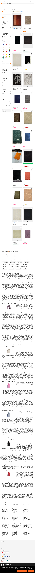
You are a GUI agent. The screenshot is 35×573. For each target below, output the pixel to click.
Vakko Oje (3, 512)
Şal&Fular (10, 251)
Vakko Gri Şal (25, 268)
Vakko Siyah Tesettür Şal (5, 517)
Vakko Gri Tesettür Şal (5, 524)
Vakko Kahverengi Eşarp (5, 518)
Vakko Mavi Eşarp (4, 525)
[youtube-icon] (6, 565)
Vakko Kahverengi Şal (24, 266)
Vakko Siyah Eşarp (15, 520)
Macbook (24, 536)
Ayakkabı (24, 535)
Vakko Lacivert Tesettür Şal (27, 520)
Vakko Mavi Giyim (15, 531)
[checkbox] (3, 45)
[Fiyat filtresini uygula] (10, 63)
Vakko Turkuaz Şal (11, 264)
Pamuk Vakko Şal (25, 260)
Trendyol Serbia (14, 534)
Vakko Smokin (14, 512)
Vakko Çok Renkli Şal (13, 270)
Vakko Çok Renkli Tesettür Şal (16, 523)
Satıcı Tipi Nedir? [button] (8, 105)
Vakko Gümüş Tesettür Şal (6, 513)
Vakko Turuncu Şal (5, 270)
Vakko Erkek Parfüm (26, 517)
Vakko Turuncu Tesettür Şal (16, 525)
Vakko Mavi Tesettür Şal (5, 523)
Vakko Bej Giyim (4, 531)
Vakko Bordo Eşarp (15, 529)
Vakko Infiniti (4, 260)
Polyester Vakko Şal (15, 511)
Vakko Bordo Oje (14, 532)
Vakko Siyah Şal (25, 264)
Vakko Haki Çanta (15, 527)
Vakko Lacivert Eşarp (26, 529)
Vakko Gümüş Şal (26, 262)
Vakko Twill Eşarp (5, 258)
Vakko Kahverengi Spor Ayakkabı (28, 527)
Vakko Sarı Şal (5, 266)
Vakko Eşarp (24, 513)
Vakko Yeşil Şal (11, 266)
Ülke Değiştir (3, 550)
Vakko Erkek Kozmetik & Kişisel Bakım (7, 519)
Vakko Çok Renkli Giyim (5, 527)
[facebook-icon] (8, 565)
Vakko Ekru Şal (18, 264)
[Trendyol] (4, 1)
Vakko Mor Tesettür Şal (26, 528)
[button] (6, 10)
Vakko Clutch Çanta (11, 260)
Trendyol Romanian (5, 533)
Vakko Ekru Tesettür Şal (15, 517)
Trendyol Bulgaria (4, 534)
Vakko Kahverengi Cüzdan (27, 531)
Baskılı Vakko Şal (20, 262)
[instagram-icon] (1, 565)
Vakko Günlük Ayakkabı (5, 516)
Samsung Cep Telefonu (5, 536)
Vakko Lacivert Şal (11, 268)
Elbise (3, 535)
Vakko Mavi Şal (5, 268)
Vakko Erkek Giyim (4, 529)
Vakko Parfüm (25, 516)
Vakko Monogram (28, 258)
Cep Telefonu (25, 534)
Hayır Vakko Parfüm (26, 510)
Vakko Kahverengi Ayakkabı (27, 519)
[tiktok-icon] (3, 565)
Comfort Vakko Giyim (5, 510)
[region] (17, 569)
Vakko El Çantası (25, 525)
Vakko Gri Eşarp (14, 518)
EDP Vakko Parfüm (5, 262)
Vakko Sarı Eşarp (4, 520)
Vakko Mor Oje (4, 526)
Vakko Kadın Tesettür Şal (16, 516)
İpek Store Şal (14, 510)
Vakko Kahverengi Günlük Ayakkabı (28, 524)
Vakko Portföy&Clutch (26, 523)
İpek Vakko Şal (18, 260)
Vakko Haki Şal (5, 264)
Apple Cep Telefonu (15, 536)
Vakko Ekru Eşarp (25, 518)
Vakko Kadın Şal (18, 268)
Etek (13, 535)
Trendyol (3, 251)
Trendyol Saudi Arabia (26, 533)
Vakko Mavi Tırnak (15, 513)
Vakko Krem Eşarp (15, 519)
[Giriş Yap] (30, 1)
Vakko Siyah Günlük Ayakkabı (16, 528)
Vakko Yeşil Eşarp (25, 532)
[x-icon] (10, 565)
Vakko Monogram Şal (5, 505)
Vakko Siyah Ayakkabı (15, 521)
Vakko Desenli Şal (15, 504)
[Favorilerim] (32, 1)
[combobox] (28, 11)
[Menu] (1, 1)
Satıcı (2, 546)
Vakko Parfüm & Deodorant (27, 512)
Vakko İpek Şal (4, 504)
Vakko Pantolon (14, 524)
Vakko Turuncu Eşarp (26, 526)
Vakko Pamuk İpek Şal (26, 504)
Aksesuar (6, 251)
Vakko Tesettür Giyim (5, 528)
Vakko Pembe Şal (25, 511)
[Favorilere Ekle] (21, 14)
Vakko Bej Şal (17, 266)
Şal (13, 251)
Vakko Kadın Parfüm (15, 526)
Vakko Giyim (24, 521)
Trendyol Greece (14, 533)
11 (25, 248)
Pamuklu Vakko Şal (12, 262)
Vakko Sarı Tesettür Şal (5, 521)
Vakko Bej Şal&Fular (5, 532)
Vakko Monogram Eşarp (20, 258)
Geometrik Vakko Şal (5, 511)
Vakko (13, 9)
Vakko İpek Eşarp (12, 258)
